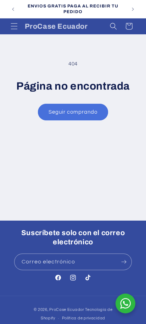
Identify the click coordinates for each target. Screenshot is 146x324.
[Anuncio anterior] (13, 9)
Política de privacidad (83, 318)
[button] (14, 26)
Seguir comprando (73, 112)
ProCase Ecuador (66, 310)
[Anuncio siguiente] (133, 9)
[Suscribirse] (123, 262)
